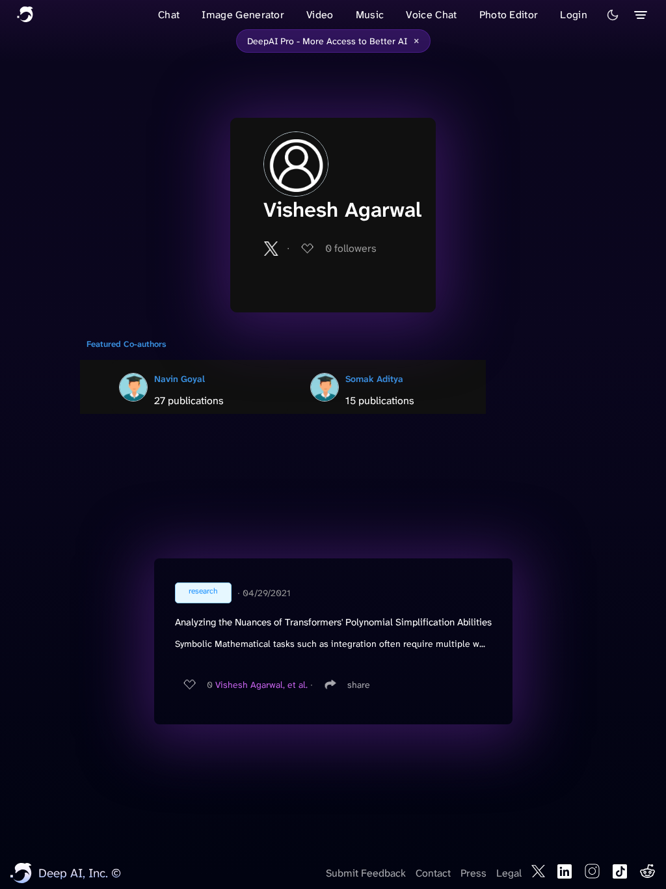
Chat (169, 14)
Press (473, 873)
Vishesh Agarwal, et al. (261, 685)
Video (320, 14)
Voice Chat (431, 14)
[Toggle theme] (612, 15)
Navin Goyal (179, 379)
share (358, 685)
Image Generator (243, 14)
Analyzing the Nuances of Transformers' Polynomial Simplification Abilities (333, 622)
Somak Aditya (374, 379)
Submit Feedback (366, 873)
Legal (509, 873)
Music (370, 14)
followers (351, 248)
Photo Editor (509, 14)
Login (573, 14)
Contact (433, 873)
